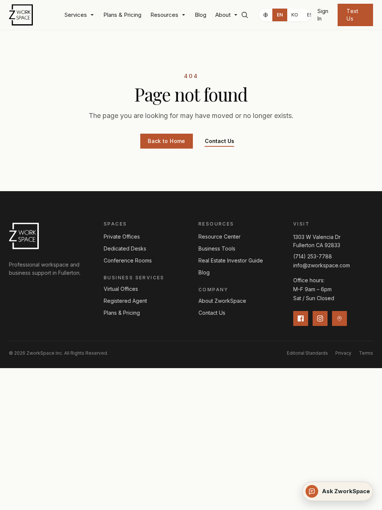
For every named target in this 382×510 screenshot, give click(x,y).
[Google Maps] (339, 318)
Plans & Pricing (122, 14)
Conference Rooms (128, 260)
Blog (200, 14)
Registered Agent (125, 301)
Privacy (343, 353)
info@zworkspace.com (321, 265)
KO (294, 15)
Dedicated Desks (125, 248)
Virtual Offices (121, 289)
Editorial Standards (307, 353)
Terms (366, 353)
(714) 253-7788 (312, 256)
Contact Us (219, 141)
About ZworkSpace (222, 301)
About (223, 14)
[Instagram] (320, 318)
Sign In (322, 15)
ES (310, 15)
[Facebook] (300, 318)
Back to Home (166, 141)
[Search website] (244, 14)
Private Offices (122, 236)
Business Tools (216, 248)
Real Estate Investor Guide (230, 260)
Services (76, 14)
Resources (164, 14)
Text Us (352, 15)
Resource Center (219, 236)
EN (280, 15)
